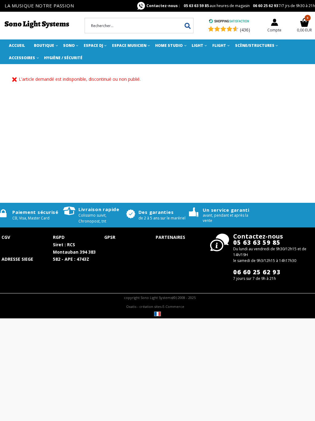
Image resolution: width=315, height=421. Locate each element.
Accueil (17, 45)
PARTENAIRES (170, 237)
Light (197, 45)
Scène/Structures (254, 45)
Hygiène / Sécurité (63, 57)
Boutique (44, 45)
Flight (219, 45)
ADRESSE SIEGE (17, 259)
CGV (6, 237)
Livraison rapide (98, 209)
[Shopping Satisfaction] (229, 22)
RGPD (59, 237)
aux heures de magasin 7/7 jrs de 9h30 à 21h (230, 5)
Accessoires (22, 57)
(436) (245, 30)
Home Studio (169, 45)
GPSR (109, 237)
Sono (69, 45)
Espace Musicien (129, 45)
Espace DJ (93, 45)
